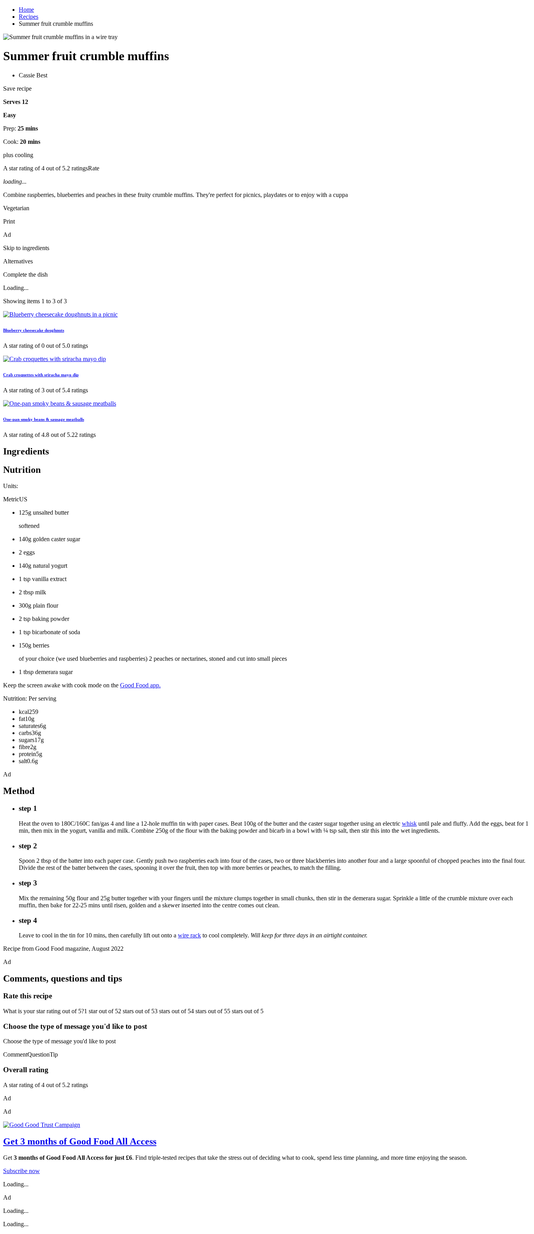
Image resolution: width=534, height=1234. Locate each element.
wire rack (189, 935)
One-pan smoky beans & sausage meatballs (43, 419)
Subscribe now (21, 1171)
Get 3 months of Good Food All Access (79, 1141)
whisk (409, 823)
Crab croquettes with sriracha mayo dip (41, 374)
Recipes (28, 16)
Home (26, 9)
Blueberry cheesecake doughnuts (33, 330)
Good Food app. (140, 685)
